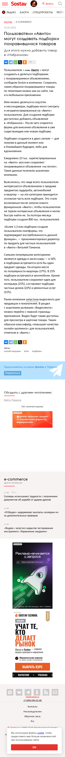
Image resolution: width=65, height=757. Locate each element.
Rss (32, 721)
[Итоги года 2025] (36, 3)
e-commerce (16, 479)
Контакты (33, 707)
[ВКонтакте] (6, 62)
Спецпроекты (43, 12)
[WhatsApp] (15, 62)
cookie (40, 733)
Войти (7, 400)
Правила (16, 400)
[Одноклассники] (25, 62)
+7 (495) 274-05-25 (32, 700)
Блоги (24, 12)
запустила (32, 299)
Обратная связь (32, 716)
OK (34, 747)
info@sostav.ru (32, 697)
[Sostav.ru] (20, 3)
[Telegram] (11, 62)
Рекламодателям (33, 712)
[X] (20, 62)
